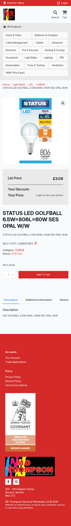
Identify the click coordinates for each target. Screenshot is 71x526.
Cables (39, 42)
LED (31, 84)
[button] (62, 103)
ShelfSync (28, 508)
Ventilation (57, 65)
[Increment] (12, 274)
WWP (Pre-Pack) (15, 72)
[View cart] (65, 13)
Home (6, 84)
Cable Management (17, 42)
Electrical (11, 50)
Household (12, 57)
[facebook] (8, 482)
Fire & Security (30, 50)
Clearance (57, 42)
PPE (62, 57)
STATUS (16, 253)
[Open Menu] (55, 13)
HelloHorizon (23, 505)
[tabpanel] (35, 312)
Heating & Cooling (54, 50)
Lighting (48, 57)
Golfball (40, 84)
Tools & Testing (36, 65)
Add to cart (43, 274)
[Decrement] (5, 274)
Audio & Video (13, 35)
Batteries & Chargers (46, 35)
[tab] (11, 300)
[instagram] (16, 482)
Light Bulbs (31, 57)
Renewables (13, 65)
